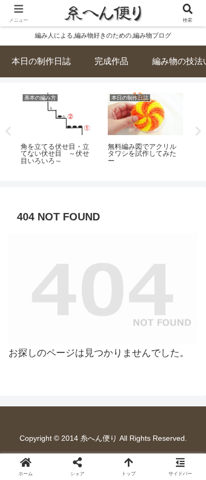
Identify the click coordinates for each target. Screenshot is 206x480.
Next (198, 131)
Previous (8, 131)
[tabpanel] (58, 130)
